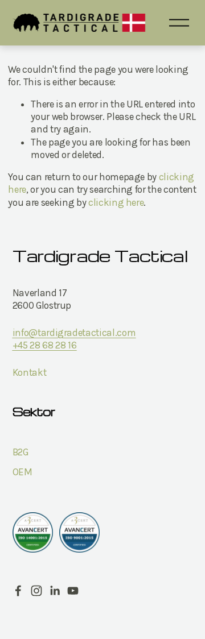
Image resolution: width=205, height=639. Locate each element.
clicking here (116, 202)
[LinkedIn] (54, 590)
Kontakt (30, 372)
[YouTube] (73, 590)
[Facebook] (18, 590)
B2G (20, 452)
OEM (22, 472)
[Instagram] (36, 590)
